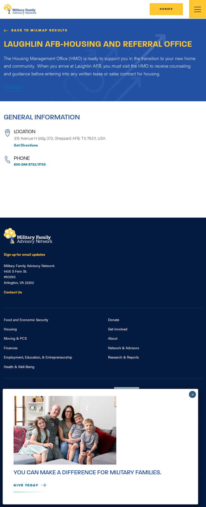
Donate (166, 9)
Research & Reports (123, 357)
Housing (13, 88)
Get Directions (26, 144)
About (112, 338)
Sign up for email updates (24, 254)
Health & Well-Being (19, 366)
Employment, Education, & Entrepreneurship (38, 357)
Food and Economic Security (26, 319)
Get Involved (117, 328)
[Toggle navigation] (197, 9)
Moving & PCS (15, 338)
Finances (11, 347)
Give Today (26, 485)
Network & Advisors (123, 347)
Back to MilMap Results (39, 30)
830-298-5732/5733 (30, 164)
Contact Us (13, 291)
